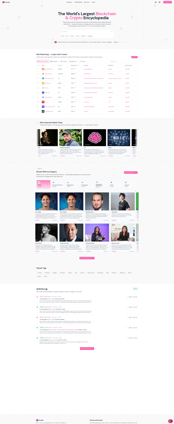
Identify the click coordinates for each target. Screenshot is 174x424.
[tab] (42, 61)
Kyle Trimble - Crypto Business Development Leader (63, 329)
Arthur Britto (100, 88)
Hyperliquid (48, 111)
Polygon (110, 78)
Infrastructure (91, 272)
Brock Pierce (94, 78)
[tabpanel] (87, 89)
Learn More (110, 42)
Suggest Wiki (167, 2)
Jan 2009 (127, 69)
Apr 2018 (127, 97)
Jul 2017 (127, 83)
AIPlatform (122, 272)
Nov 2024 (127, 111)
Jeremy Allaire (87, 92)
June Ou (86, 106)
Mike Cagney (91, 106)
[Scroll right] (136, 123)
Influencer (114, 272)
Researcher (100, 272)
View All (133, 57)
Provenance (111, 106)
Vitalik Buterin (87, 73)
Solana (110, 97)
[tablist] (61, 61)
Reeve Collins (87, 78)
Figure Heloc (48, 106)
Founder (40, 272)
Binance (47, 83)
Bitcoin (77, 36)
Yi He (96, 83)
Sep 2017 (127, 102)
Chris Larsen (87, 88)
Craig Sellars (101, 78)
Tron (46, 102)
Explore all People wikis (86, 258)
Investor (82, 272)
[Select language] (160, 2)
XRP (46, 88)
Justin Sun (86, 102)
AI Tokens (72, 36)
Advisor (70, 272)
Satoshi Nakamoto (88, 69)
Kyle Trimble (51, 299)
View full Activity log (86, 348)
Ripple (109, 88)
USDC (46, 92)
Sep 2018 (127, 92)
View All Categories (130, 172)
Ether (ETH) (47, 73)
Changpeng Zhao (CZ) (89, 83)
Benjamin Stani (53, 340)
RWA (107, 272)
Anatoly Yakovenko (88, 97)
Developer (62, 272)
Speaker (55, 272)
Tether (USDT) (48, 78)
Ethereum (84, 36)
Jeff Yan (86, 111)
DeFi (67, 36)
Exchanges (90, 36)
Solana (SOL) (48, 97)
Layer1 (45, 276)
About (93, 2)
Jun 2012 (127, 88)
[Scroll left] (132, 123)
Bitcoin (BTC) (48, 69)
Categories (69, 2)
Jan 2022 (127, 106)
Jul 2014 (127, 73)
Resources (86, 2)
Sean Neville (94, 92)
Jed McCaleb (93, 88)
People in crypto (47, 296)
